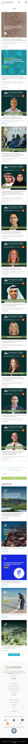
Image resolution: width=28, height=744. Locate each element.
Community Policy (22, 741)
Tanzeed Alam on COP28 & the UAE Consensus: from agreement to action (12, 118)
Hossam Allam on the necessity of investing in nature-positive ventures (13, 416)
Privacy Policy (5, 741)
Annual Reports (14, 711)
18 (15, 470)
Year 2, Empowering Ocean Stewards (12, 614)
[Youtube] (15, 678)
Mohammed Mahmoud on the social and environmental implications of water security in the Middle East (13, 453)
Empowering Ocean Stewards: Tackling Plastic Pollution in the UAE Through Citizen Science (14, 78)
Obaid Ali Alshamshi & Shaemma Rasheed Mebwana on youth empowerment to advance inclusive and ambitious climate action (13, 193)
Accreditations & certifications (14, 716)
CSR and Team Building (14, 685)
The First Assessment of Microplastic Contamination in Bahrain (12, 647)
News (14, 709)
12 (21, 467)
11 (19, 467)
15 (8, 470)
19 (17, 470)
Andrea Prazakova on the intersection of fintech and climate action (13, 341)
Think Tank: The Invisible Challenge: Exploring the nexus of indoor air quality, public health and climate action (13, 155)
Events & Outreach (14, 690)
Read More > (5, 518)
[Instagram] (11, 678)
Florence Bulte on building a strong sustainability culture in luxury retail (12, 269)
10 (17, 467)
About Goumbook (14, 702)
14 (25, 467)
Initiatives (14, 695)
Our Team (14, 704)
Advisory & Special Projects (14, 688)
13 (23, 467)
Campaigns (14, 692)
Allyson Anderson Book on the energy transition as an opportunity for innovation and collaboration (13, 379)
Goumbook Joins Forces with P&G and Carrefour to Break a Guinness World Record (14, 39)
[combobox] (14, 474)
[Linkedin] (13, 678)
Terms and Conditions (13, 741)
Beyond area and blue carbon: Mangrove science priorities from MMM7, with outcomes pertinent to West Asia (13, 515)
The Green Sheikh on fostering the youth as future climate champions (13, 305)
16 (10, 470)
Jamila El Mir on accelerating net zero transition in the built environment (12, 232)
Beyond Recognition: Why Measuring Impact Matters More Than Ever (12, 582)
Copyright (14, 742)
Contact (14, 706)
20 (19, 470)
